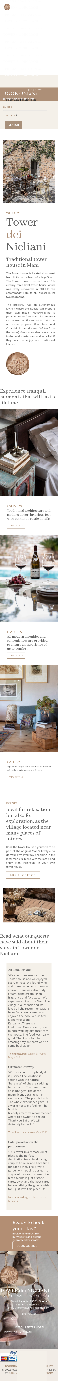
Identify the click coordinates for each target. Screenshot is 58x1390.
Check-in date (11, 93)
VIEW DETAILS (16, 525)
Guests (7, 107)
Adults (10, 115)
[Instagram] (5, 1319)
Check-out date (30, 93)
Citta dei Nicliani (18, 1332)
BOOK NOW (34, 14)
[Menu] (52, 16)
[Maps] (12, 1319)
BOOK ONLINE (26, 1246)
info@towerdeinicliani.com (33, 1307)
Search (14, 125)
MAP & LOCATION (23, 875)
